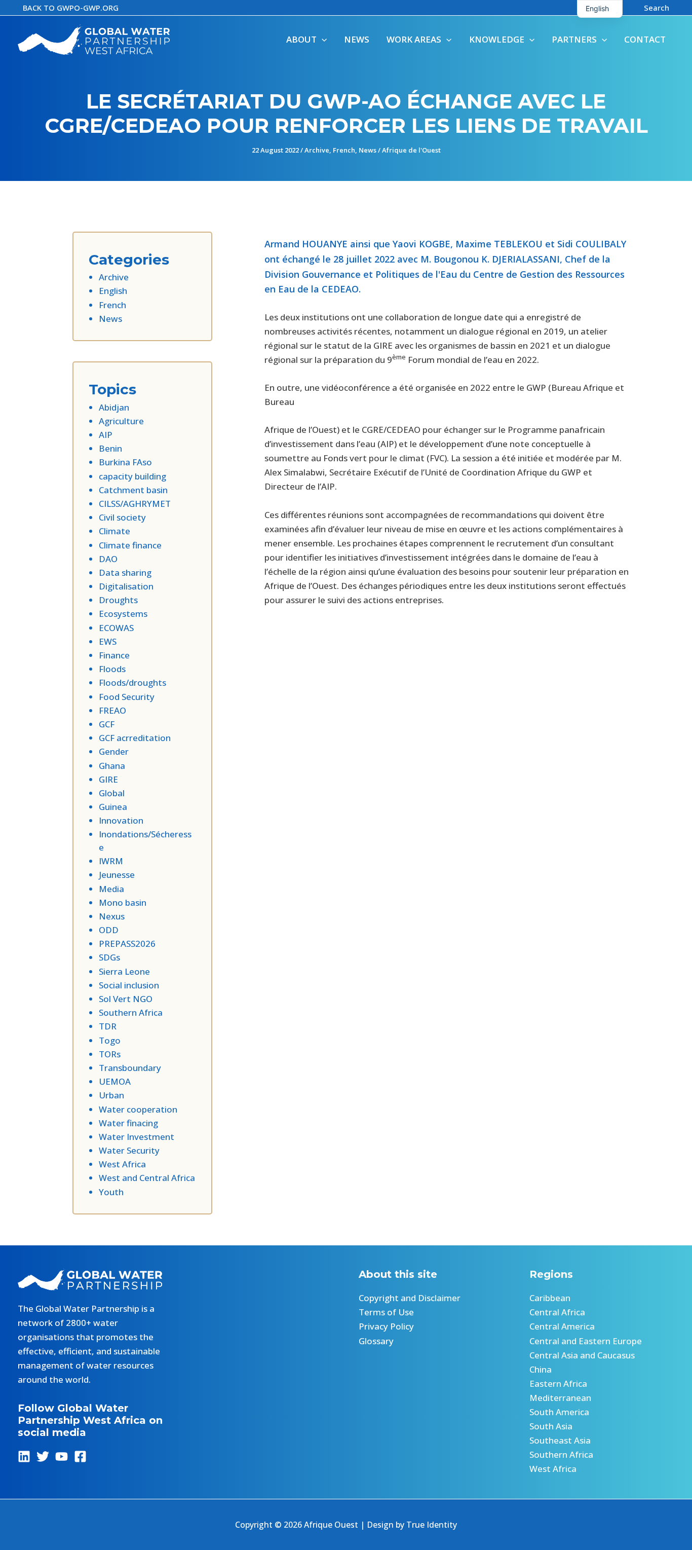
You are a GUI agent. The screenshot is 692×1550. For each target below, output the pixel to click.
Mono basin (122, 902)
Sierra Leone (124, 971)
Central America (562, 1326)
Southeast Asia (560, 1440)
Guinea (113, 807)
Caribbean (549, 1298)
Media (111, 889)
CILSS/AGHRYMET (135, 503)
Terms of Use (386, 1312)
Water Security (129, 1150)
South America (559, 1412)
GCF (106, 724)
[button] (71, 8)
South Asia (550, 1426)
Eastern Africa (558, 1383)
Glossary (376, 1341)
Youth (111, 1192)
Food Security (127, 697)
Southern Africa (131, 1012)
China (540, 1369)
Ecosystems (123, 613)
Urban (111, 1095)
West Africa (122, 1164)
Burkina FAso (125, 462)
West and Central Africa (147, 1178)
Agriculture (121, 421)
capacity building (132, 476)
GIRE (108, 779)
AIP (105, 434)
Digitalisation (126, 586)
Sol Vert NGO (125, 999)
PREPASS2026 (127, 943)
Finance (114, 655)
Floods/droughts (132, 682)
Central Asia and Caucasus (582, 1355)
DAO (108, 559)
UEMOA (115, 1081)
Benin (110, 448)
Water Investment (136, 1136)
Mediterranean (560, 1398)
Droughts (118, 600)
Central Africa (557, 1312)
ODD (109, 930)
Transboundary (130, 1068)
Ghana (112, 765)
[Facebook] (80, 1456)
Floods (112, 669)
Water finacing (128, 1123)
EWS (108, 641)
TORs (110, 1054)
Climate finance (130, 545)
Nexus (112, 916)
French (344, 150)
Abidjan (114, 407)
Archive (316, 150)
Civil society (122, 517)
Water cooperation (138, 1109)
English (113, 291)
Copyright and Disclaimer (409, 1298)
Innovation (121, 820)
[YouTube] (61, 1456)
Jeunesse (117, 874)
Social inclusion (129, 985)
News (367, 150)
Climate (114, 531)
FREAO (112, 710)
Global (112, 793)
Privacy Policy (386, 1326)
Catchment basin (133, 490)
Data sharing (125, 572)
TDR (108, 1026)
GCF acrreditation (135, 738)
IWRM (111, 861)
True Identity (431, 1524)
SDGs (109, 957)
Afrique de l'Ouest (411, 150)
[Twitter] (42, 1456)
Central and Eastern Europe (585, 1341)
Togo (110, 1040)
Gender (114, 751)
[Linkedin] (24, 1456)
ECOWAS (116, 628)
